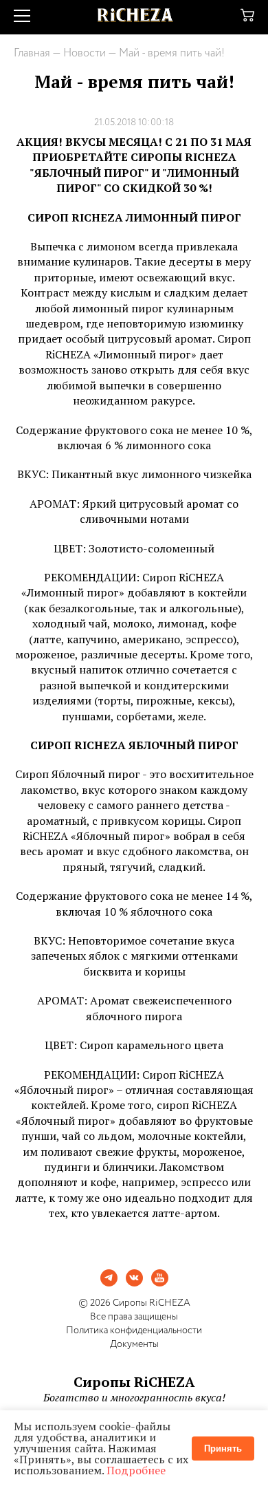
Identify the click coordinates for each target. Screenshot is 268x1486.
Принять (223, 1448)
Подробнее (136, 1470)
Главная (32, 53)
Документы (134, 1344)
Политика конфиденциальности (134, 1330)
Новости (84, 53)
